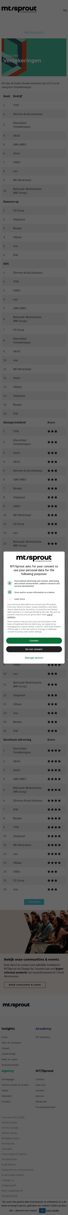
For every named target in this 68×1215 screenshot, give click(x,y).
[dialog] (34, 608)
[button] (34, 599)
